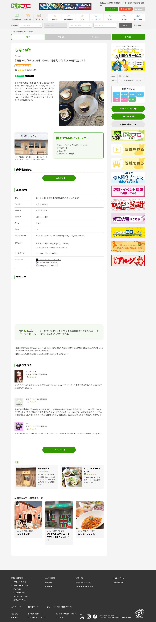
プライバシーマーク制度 (106, 615)
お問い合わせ (119, 582)
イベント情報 (50, 578)
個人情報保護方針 (34, 614)
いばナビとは (118, 578)
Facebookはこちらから (48, 262)
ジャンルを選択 (75, 25)
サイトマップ (60, 617)
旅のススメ (17, 589)
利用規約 (14, 617)
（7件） (35, 70)
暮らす (110, 19)
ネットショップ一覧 (83, 582)
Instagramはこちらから (48, 265)
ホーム (13, 31)
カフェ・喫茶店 (129, 80)
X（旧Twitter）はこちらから (49, 259)
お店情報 (48, 582)
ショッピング (96, 19)
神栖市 (126, 76)
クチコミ (128, 37)
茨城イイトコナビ (19, 582)
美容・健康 (68, 19)
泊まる (124, 19)
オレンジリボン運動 (20, 596)
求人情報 (138, 19)
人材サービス (16, 607)
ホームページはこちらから (47, 253)
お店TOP (39, 19)
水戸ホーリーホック (20, 585)
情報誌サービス (34, 607)
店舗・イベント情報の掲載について (59, 607)
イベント (27, 19)
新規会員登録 (126, 9)
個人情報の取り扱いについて (66, 614)
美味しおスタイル (19, 600)
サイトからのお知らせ (84, 586)
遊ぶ (82, 19)
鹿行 (120, 76)
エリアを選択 (25, 25)
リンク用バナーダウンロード (38, 617)
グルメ (54, 19)
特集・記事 (16, 19)
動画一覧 (79, 578)
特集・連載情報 (17, 578)
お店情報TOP (21, 31)
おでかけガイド (18, 592)
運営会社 (14, 614)
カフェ (139, 80)
